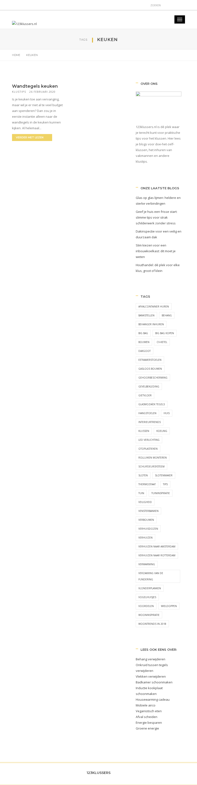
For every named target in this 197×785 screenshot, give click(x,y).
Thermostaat (147, 484)
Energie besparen (149, 722)
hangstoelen (147, 413)
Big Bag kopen (164, 333)
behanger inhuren (151, 324)
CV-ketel (162, 342)
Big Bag (143, 333)
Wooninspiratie (149, 615)
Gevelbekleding (148, 386)
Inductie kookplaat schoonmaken (149, 691)
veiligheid (145, 502)
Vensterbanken (148, 511)
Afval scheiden (146, 717)
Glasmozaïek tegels (151, 404)
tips (165, 484)
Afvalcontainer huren (153, 306)
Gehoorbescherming (152, 377)
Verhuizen (145, 537)
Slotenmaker (163, 475)
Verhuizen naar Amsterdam (156, 546)
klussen (143, 431)
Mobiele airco (145, 705)
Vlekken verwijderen (151, 676)
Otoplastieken (148, 448)
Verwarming (146, 564)
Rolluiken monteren (152, 457)
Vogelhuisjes (147, 597)
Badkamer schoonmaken (154, 682)
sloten (143, 475)
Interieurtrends (149, 422)
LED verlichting (149, 440)
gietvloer (145, 395)
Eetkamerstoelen (149, 360)
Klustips (19, 91)
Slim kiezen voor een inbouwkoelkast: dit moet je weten (156, 251)
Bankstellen (146, 315)
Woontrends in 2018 (152, 624)
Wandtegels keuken (35, 86)
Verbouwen (146, 519)
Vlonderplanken (149, 588)
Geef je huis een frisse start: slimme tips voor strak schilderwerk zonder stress (156, 217)
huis (167, 413)
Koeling (161, 431)
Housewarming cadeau (153, 699)
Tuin (141, 493)
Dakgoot (144, 351)
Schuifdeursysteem (151, 466)
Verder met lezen (30, 137)
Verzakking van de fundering (150, 576)
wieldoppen (169, 606)
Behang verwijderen (150, 659)
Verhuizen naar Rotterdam (156, 555)
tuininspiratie (160, 493)
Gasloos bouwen (150, 368)
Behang (167, 315)
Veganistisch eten (149, 711)
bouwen (143, 342)
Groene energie (147, 728)
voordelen (146, 606)
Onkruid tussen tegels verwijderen (152, 668)
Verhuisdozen (148, 528)
